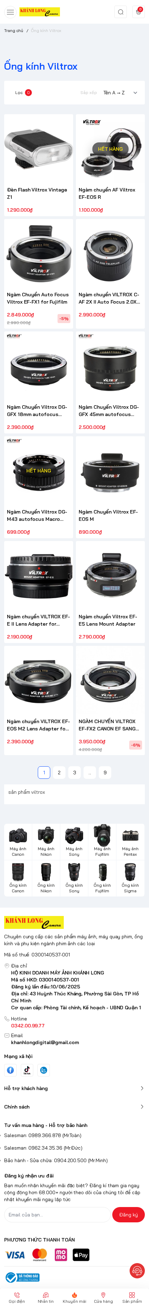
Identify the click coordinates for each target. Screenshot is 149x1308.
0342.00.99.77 (28, 1026)
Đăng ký (128, 1215)
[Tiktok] (27, 1070)
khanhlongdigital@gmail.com (45, 1042)
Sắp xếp (88, 92)
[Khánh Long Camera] (39, 11)
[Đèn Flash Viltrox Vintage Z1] (38, 148)
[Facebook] (10, 1070)
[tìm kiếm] (121, 11)
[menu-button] (10, 12)
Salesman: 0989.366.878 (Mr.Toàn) (42, 1135)
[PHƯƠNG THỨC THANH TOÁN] (74, 1254)
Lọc (22, 92)
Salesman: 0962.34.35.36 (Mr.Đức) (43, 1148)
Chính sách (16, 1107)
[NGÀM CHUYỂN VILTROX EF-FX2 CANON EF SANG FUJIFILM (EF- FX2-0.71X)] (110, 680)
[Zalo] (43, 1070)
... (89, 772)
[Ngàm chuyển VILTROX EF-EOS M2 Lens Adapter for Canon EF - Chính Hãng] (38, 680)
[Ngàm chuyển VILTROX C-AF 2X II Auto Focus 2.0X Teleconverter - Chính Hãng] (110, 253)
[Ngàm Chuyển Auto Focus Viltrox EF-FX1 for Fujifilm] (38, 253)
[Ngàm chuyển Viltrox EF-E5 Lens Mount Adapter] (110, 575)
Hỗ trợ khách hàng (26, 1088)
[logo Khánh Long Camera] (74, 922)
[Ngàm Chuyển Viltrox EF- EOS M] (110, 471)
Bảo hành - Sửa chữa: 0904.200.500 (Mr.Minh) (56, 1160)
